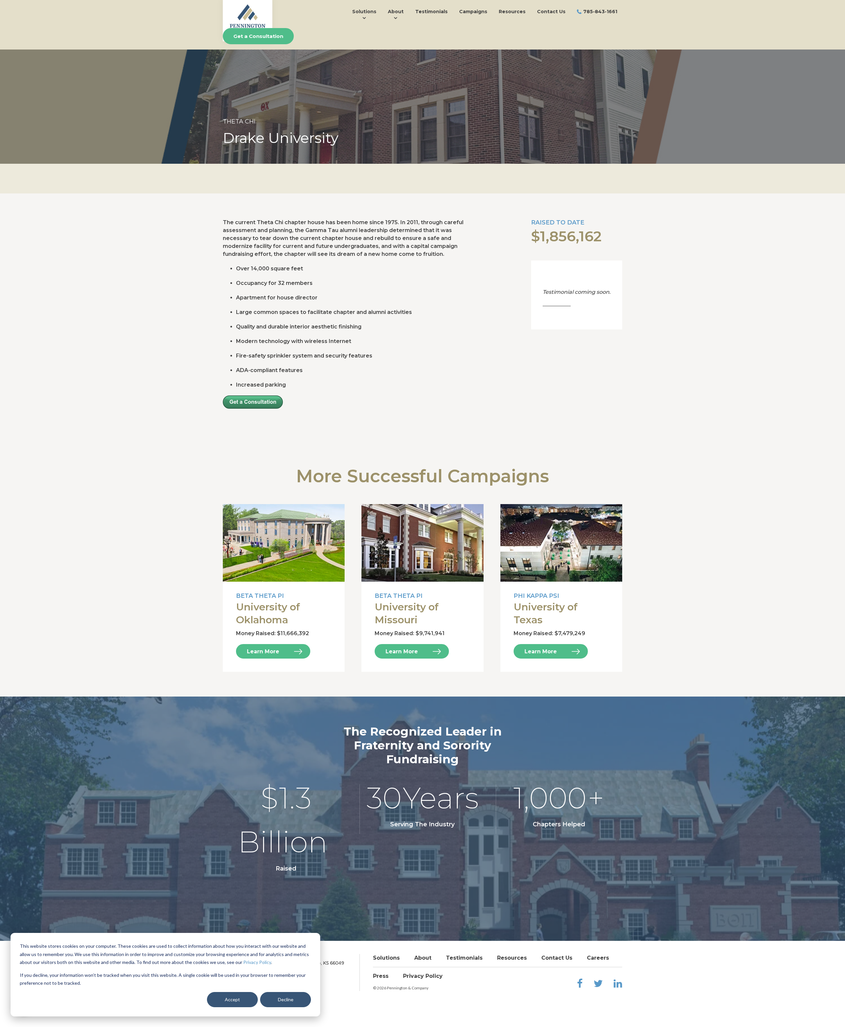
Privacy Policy (257, 962)
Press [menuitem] (381, 976)
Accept (232, 999)
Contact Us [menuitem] (551, 12)
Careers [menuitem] (598, 958)
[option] (422, 95)
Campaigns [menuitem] (473, 12)
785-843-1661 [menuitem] (600, 12)
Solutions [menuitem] (364, 12)
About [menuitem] (396, 12)
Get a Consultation (258, 36)
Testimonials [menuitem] (431, 12)
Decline (285, 999)
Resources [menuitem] (512, 12)
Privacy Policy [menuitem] (423, 976)
